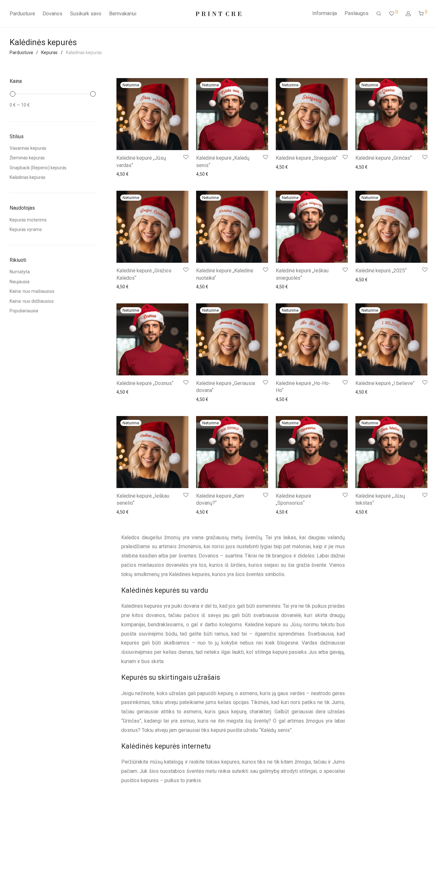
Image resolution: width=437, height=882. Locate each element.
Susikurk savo (85, 14)
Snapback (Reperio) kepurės (38, 167)
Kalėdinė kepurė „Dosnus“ (144, 383)
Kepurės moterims (28, 219)
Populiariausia (24, 310)
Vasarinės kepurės (28, 148)
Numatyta (20, 271)
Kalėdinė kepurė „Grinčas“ (383, 158)
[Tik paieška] (378, 14)
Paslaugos (357, 13)
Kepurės (49, 52)
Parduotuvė (22, 14)
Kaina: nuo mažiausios (32, 291)
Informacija (324, 13)
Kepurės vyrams (26, 229)
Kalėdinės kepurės (27, 177)
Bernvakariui (122, 14)
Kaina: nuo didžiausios (32, 301)
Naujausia (19, 281)
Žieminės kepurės (27, 157)
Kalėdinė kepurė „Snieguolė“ (307, 158)
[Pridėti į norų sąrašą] (185, 157)
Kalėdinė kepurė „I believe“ (385, 383)
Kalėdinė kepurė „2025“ (381, 271)
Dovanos (52, 14)
